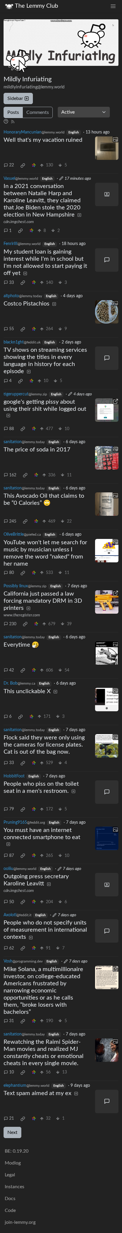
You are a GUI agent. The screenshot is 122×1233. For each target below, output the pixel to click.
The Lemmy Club (36, 6)
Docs (10, 1198)
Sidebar (15, 98)
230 (12, 624)
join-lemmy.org (20, 1222)
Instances (14, 1186)
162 (12, 475)
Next (12, 1132)
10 (11, 1072)
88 (11, 429)
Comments (37, 112)
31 (11, 1021)
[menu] (113, 6)
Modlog (13, 1163)
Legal (10, 1174)
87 (11, 856)
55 (11, 329)
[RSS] (13, 121)
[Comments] (106, 260)
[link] (23, 165)
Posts (13, 112)
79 (11, 809)
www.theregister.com (22, 615)
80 (11, 573)
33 (11, 283)
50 (11, 902)
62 (11, 948)
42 (11, 670)
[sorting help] (6, 121)
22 (11, 165)
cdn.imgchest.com (19, 222)
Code (10, 1210)
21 (11, 1118)
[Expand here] (106, 148)
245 (12, 521)
